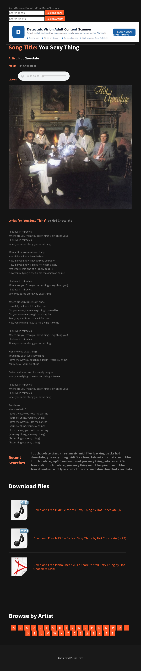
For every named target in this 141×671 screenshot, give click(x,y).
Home (67, 34)
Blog (94, 34)
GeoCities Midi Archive (116, 34)
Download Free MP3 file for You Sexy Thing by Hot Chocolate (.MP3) (79, 538)
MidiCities (78, 657)
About (81, 34)
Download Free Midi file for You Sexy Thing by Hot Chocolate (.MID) (79, 510)
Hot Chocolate (28, 58)
